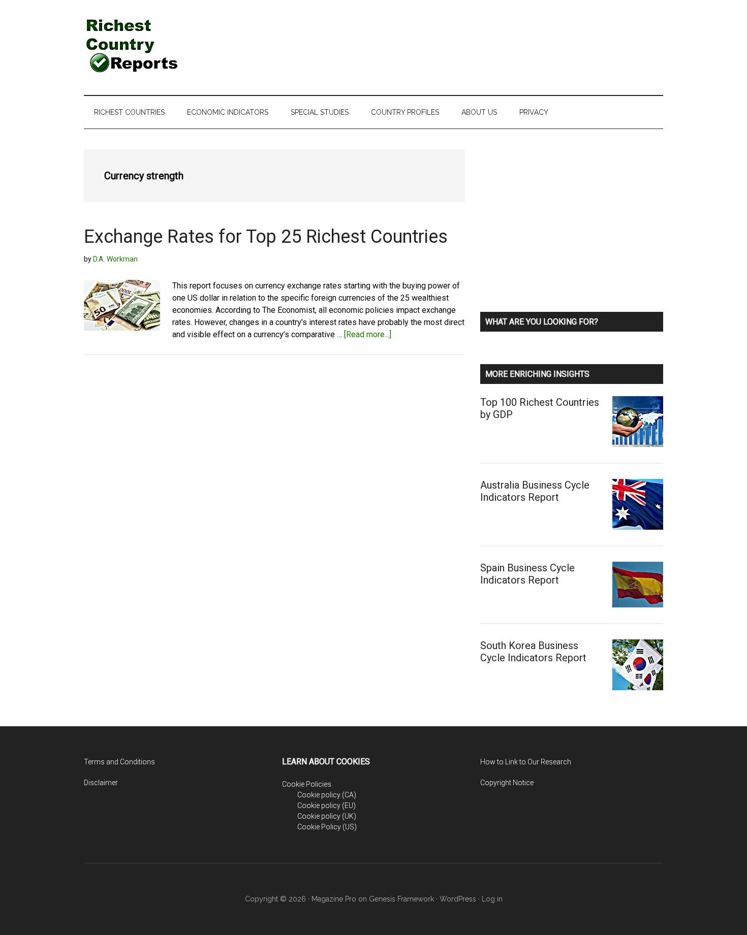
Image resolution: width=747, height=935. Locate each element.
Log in (492, 899)
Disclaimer (101, 783)
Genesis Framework (401, 899)
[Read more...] (367, 334)
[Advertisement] (478, 38)
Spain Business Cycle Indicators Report (527, 574)
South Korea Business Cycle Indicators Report (533, 651)
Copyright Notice (507, 783)
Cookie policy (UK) (326, 816)
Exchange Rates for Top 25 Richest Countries (266, 236)
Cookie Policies (306, 784)
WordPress (458, 899)
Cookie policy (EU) (326, 805)
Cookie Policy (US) (327, 827)
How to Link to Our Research (525, 762)
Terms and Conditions (119, 762)
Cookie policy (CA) (326, 795)
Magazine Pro (334, 899)
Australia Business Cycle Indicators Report (534, 491)
